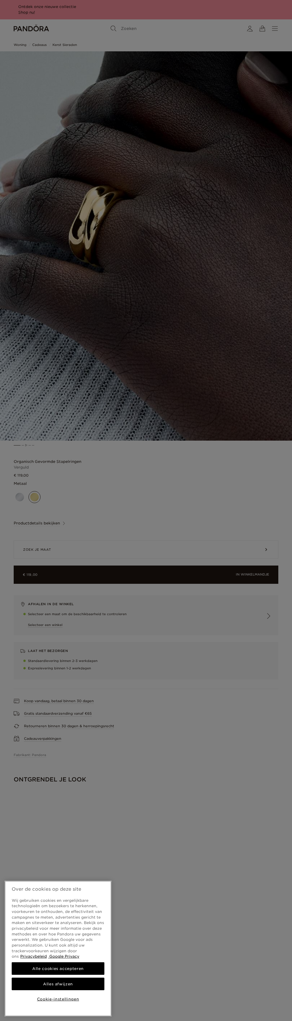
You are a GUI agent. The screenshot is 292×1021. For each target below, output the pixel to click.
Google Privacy (63, 956)
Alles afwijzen (58, 984)
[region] (58, 948)
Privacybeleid (33, 956)
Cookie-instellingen (58, 999)
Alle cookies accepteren (58, 968)
